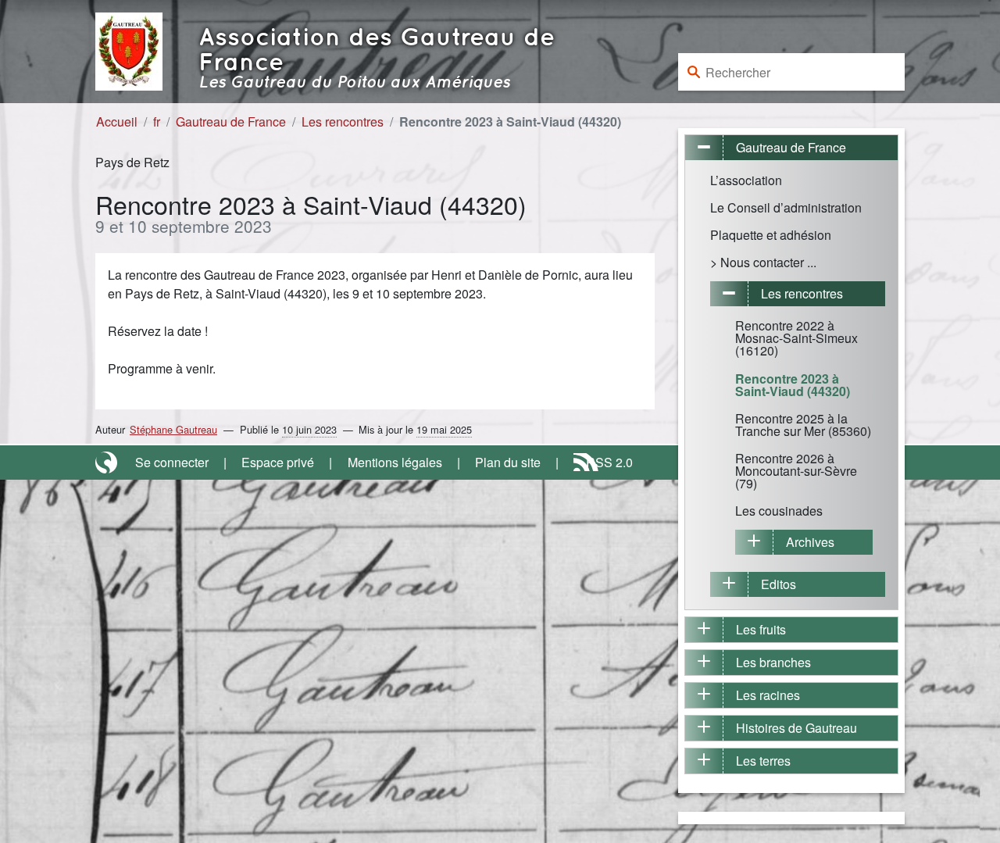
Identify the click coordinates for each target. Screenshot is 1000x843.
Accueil (117, 121)
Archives (810, 542)
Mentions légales (395, 462)
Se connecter (172, 462)
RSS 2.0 (609, 462)
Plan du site (508, 462)
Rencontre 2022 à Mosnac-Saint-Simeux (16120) (796, 337)
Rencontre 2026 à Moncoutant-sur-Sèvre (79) (796, 470)
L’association (746, 180)
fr (156, 121)
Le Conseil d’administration (786, 207)
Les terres (763, 761)
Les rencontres (343, 121)
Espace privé (277, 462)
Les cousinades (779, 511)
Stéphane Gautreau (173, 429)
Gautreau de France (231, 121)
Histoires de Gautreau (796, 728)
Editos (778, 584)
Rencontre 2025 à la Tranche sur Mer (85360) (803, 424)
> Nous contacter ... (763, 262)
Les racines (768, 695)
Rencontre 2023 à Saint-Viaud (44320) (792, 385)
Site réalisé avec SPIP (107, 462)
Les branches (773, 662)
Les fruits (761, 629)
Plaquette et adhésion (770, 235)
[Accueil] (128, 50)
